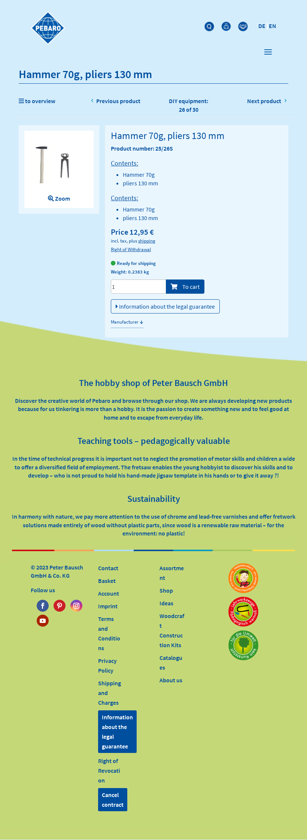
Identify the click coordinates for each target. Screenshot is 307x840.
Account (108, 593)
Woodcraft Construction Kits (171, 630)
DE (261, 26)
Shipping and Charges (109, 692)
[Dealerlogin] (243, 24)
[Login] (227, 24)
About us (170, 680)
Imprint (108, 606)
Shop (166, 590)
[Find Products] (210, 24)
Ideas (166, 603)
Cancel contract (113, 799)
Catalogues (170, 662)
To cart (190, 286)
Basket (107, 580)
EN (272, 26)
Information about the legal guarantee (166, 306)
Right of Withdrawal (131, 249)
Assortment (171, 572)
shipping (146, 241)
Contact (108, 568)
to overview (39, 101)
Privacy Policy (107, 665)
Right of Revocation (109, 770)
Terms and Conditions (109, 633)
